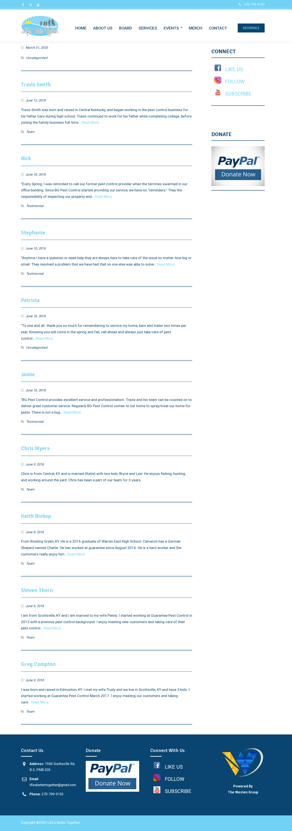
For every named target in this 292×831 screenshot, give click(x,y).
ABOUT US (102, 28)
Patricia (30, 300)
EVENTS (171, 28)
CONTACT (218, 28)
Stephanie (33, 232)
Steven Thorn (37, 590)
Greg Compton (38, 664)
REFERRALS (251, 28)
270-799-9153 (254, 4)
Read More (90, 122)
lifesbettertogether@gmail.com (52, 785)
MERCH (195, 28)
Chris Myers (35, 448)
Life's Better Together (63, 823)
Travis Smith (36, 84)
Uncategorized (36, 58)
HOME (81, 28)
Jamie (28, 374)
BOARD (125, 28)
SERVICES (148, 28)
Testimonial (34, 206)
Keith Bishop (36, 516)
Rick (26, 158)
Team (30, 132)
